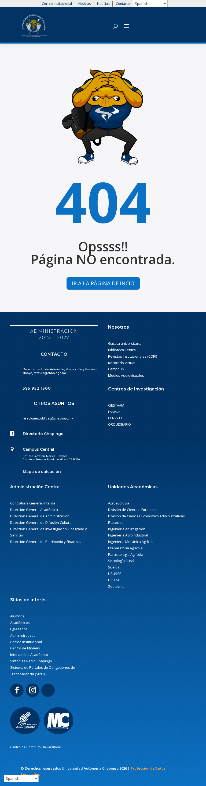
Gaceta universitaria (124, 343)
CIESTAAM (116, 405)
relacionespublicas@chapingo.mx (48, 418)
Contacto (123, 3)
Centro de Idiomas (25, 648)
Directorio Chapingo (43, 433)
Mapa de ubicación (42, 471)
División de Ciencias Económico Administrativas (146, 516)
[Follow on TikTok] (48, 690)
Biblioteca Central (122, 349)
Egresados (19, 629)
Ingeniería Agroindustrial (128, 535)
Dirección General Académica (34, 509)
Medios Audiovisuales (126, 375)
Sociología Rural (121, 560)
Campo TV (116, 369)
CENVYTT (115, 417)
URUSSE (114, 573)
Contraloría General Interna (32, 503)
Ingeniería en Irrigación (126, 529)
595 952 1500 (37, 388)
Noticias (84, 3)
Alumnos (17, 616)
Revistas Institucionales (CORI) (132, 356)
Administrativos (22, 635)
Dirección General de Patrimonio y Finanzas (45, 541)
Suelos (113, 567)
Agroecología (118, 503)
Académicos (20, 622)
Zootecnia (116, 586)
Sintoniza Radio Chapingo (31, 661)
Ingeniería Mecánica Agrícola (131, 541)
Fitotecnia (116, 522)
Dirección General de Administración (39, 516)
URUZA (113, 580)
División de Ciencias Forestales (133, 509)
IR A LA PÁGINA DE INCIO (103, 283)
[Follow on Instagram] (32, 690)
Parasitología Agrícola (125, 554)
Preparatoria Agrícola (125, 548)
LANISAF (114, 411)
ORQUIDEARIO (119, 424)
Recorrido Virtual (121, 362)
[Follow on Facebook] (17, 690)
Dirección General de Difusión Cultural (41, 522)
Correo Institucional (57, 3)
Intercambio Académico (29, 654)
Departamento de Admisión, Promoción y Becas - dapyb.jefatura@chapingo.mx (60, 371)
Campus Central (38, 449)
